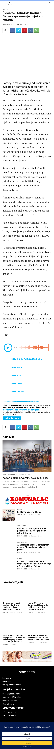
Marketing (7, 681)
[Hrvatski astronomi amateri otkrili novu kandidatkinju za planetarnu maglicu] (14, 593)
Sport (4, 474)
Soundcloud (12, 716)
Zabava (19, 509)
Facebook (12, 713)
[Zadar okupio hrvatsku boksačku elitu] (27, 456)
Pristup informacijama (12, 685)
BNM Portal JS (12, 475)
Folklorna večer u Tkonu (29, 512)
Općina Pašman (9, 704)
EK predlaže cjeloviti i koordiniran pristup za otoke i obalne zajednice (38, 638)
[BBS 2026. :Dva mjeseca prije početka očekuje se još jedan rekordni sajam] (9, 531)
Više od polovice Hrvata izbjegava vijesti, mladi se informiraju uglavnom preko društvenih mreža (14, 639)
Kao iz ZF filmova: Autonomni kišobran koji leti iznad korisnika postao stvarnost (38, 606)
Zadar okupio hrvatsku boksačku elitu (25, 477)
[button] (50, 4)
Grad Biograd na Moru (11, 694)
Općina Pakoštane (10, 701)
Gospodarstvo (21, 526)
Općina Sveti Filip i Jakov (12, 697)
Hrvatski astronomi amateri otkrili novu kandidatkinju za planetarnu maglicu (11, 606)
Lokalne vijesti (22, 542)
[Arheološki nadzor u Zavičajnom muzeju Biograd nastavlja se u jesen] (9, 548)
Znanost (5, 9)
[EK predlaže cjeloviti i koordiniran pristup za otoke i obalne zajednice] (40, 625)
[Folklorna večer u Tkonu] (9, 515)
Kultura (19, 559)
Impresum (7, 678)
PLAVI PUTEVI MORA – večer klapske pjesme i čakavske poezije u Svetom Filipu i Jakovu (34, 563)
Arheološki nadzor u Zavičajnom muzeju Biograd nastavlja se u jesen (33, 547)
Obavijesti (31, 642)
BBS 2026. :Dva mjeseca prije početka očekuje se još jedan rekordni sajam (31, 530)
